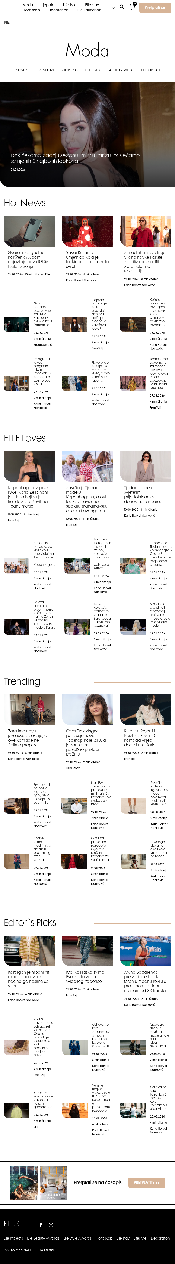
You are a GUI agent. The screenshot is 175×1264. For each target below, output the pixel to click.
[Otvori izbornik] (7, 8)
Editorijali (150, 70)
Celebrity (93, 70)
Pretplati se (155, 8)
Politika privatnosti (17, 1250)
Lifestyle (70, 5)
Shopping (69, 70)
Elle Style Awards (77, 1238)
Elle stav (92, 5)
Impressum (47, 1250)
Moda (28, 5)
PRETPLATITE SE (146, 1183)
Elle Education (89, 10)
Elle (7, 23)
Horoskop (31, 10)
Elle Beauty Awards (43, 1238)
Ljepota (47, 5)
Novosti (23, 70)
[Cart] (132, 8)
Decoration (58, 10)
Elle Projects (13, 1238)
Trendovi (45, 70)
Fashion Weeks (121, 70)
